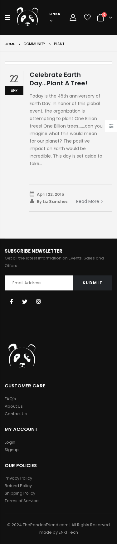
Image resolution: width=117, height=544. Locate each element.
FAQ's (10, 399)
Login (10, 442)
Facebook (11, 301)
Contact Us (16, 414)
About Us (14, 406)
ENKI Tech (68, 532)
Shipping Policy (20, 493)
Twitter (25, 301)
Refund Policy (18, 486)
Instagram (38, 301)
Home (10, 44)
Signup (12, 450)
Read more (87, 201)
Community (34, 44)
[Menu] (7, 17)
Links (54, 13)
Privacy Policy (18, 478)
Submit (93, 282)
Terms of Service (22, 501)
